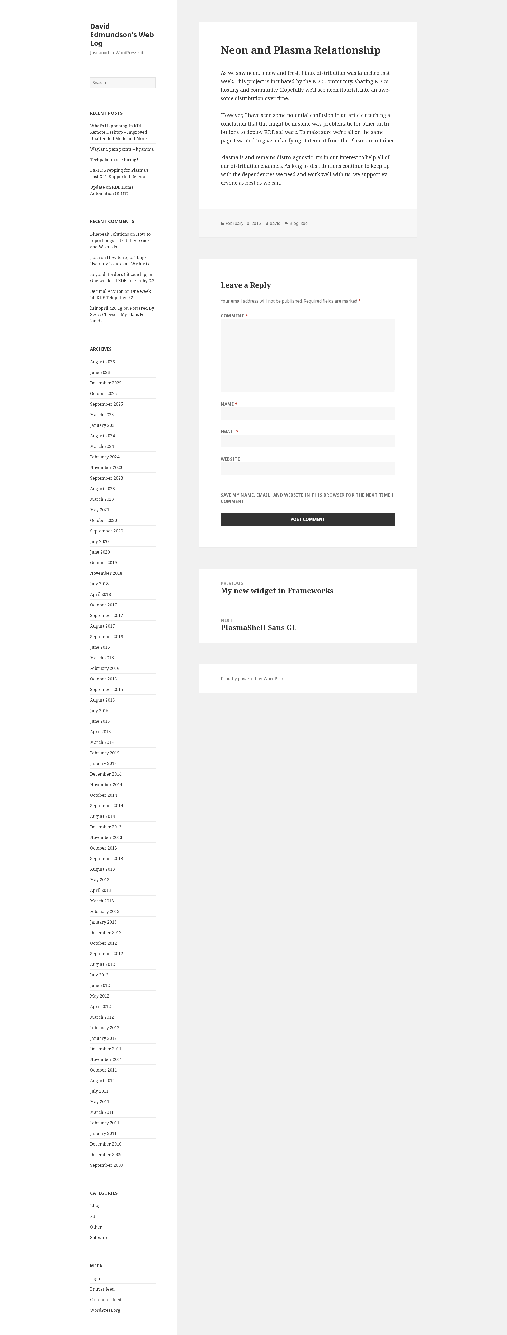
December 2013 (105, 827)
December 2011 (105, 1049)
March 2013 (102, 901)
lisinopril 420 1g (106, 308)
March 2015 (102, 742)
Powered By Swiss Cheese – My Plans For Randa (122, 314)
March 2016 (102, 658)
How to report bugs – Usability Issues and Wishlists (120, 240)
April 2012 (100, 1006)
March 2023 (102, 499)
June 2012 (100, 985)
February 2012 (104, 1028)
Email (229, 431)
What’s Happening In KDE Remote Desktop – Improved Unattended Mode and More (118, 132)
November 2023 (106, 467)
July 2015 (99, 710)
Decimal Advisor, (107, 291)
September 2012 (106, 954)
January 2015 (103, 763)
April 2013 (100, 890)
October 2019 (103, 562)
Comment (234, 316)
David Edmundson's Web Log (122, 34)
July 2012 (99, 975)
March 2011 (102, 1112)
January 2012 (103, 1038)
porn (95, 257)
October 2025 (103, 393)
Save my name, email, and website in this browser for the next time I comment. (307, 498)
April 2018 (100, 594)
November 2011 (106, 1059)
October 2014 (103, 795)
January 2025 (103, 425)
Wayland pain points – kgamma (122, 149)
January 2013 (103, 922)
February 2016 (104, 668)
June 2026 (100, 372)
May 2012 (99, 996)
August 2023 (102, 489)
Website (230, 459)
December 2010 (105, 1144)
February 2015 (104, 753)
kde (94, 1216)
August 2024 (102, 436)
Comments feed (105, 1299)
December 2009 (105, 1154)
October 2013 (103, 848)
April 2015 (100, 732)
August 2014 (102, 816)
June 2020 (100, 552)
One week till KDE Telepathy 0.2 (122, 281)
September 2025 (106, 404)
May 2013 (99, 880)
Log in (96, 1278)
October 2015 (103, 679)
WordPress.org (105, 1310)
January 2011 (103, 1133)
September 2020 (106, 531)
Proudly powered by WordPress (253, 679)
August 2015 (102, 700)
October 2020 (103, 520)
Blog (94, 1206)
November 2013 (106, 837)
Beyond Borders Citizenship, (118, 274)
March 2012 (102, 1017)
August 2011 (102, 1080)
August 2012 (102, 964)
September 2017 (106, 615)
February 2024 (104, 457)
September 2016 (106, 636)
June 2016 (100, 647)
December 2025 (105, 383)
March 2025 (102, 415)
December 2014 (105, 774)
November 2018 (106, 573)
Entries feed (102, 1289)
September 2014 (106, 806)
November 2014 (106, 784)
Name (229, 404)
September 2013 (106, 858)
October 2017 (103, 605)
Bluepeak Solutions (109, 234)
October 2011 (103, 1070)
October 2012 (103, 943)
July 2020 (99, 541)
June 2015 (100, 721)
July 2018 (99, 584)
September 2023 (106, 478)
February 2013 (104, 911)
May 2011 (99, 1102)
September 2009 (106, 1165)
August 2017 (102, 626)
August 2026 (102, 362)
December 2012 (105, 932)
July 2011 (99, 1091)
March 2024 (102, 446)
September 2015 (106, 689)
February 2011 (104, 1123)
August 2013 (102, 869)
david (275, 223)
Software (99, 1237)
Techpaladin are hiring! (114, 160)
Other (96, 1227)
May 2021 (99, 510)
